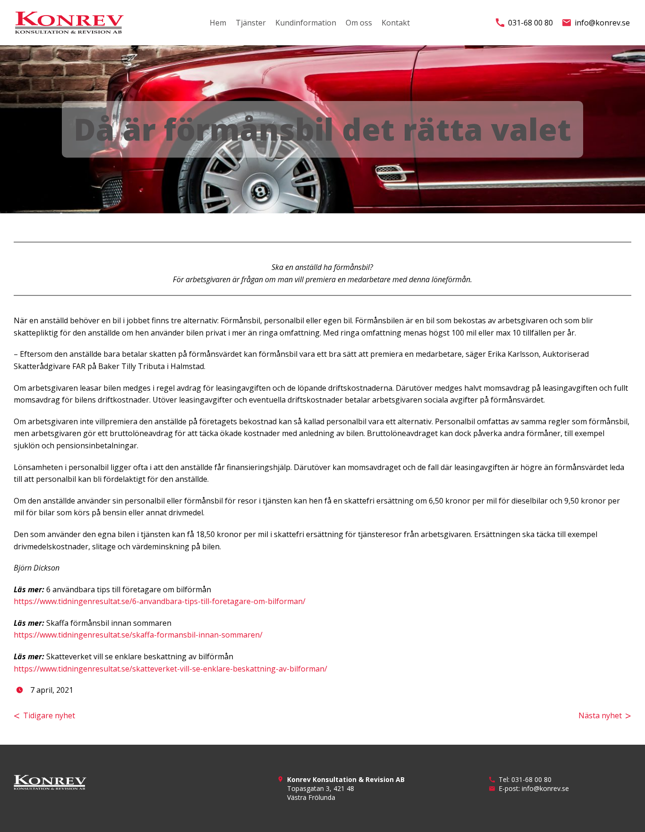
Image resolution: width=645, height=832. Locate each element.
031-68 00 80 (530, 22)
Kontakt (396, 22)
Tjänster (251, 22)
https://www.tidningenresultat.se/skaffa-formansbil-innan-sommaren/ (138, 635)
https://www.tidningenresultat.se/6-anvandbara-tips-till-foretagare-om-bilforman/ (160, 601)
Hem (218, 22)
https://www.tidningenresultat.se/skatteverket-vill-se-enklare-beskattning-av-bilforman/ (170, 669)
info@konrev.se (602, 22)
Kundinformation (305, 22)
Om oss (359, 22)
